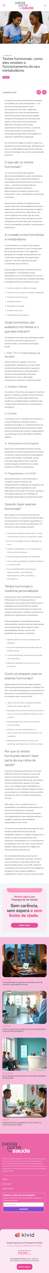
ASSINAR (23, 1209)
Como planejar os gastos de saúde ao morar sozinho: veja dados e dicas (22, 983)
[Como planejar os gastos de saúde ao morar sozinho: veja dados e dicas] (24, 960)
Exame (6, 77)
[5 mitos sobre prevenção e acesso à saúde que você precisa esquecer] (24, 1007)
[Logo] (24, 5)
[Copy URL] (44, 92)
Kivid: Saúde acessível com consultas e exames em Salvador (24, 1077)
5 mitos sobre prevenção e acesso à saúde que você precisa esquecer (24, 1030)
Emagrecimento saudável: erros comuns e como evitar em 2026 (21, 1123)
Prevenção (6, 979)
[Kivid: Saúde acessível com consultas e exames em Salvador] (24, 1054)
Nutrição (5, 1120)
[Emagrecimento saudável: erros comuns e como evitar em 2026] (24, 1100)
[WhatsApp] (38, 92)
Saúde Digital (7, 1073)
